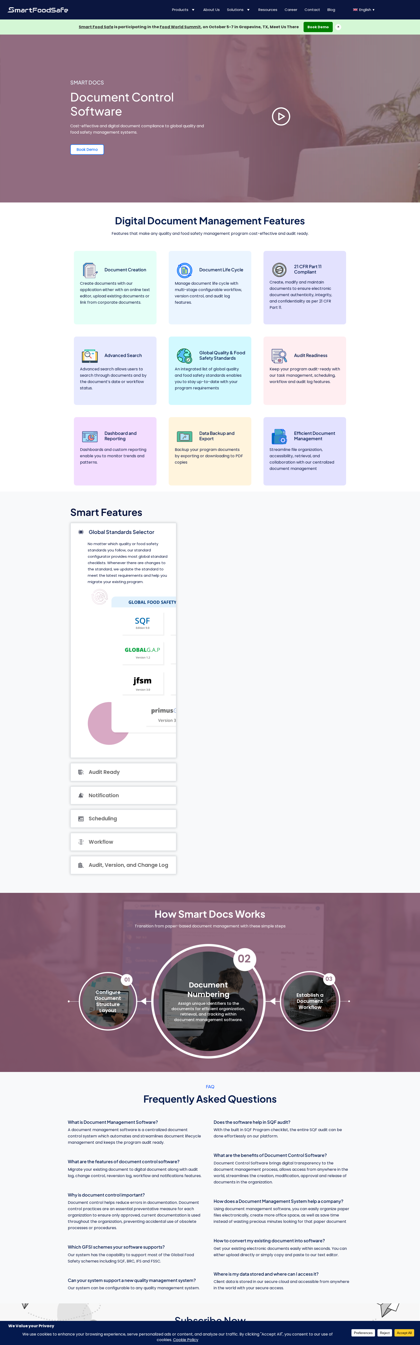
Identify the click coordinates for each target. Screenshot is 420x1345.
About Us (211, 9)
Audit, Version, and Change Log (128, 865)
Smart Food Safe (96, 27)
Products (180, 9)
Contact (312, 9)
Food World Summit (180, 27)
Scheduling (103, 818)
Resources (267, 9)
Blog (331, 9)
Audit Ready (104, 772)
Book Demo (318, 27)
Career (291, 9)
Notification (104, 795)
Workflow (101, 841)
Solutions (235, 9)
